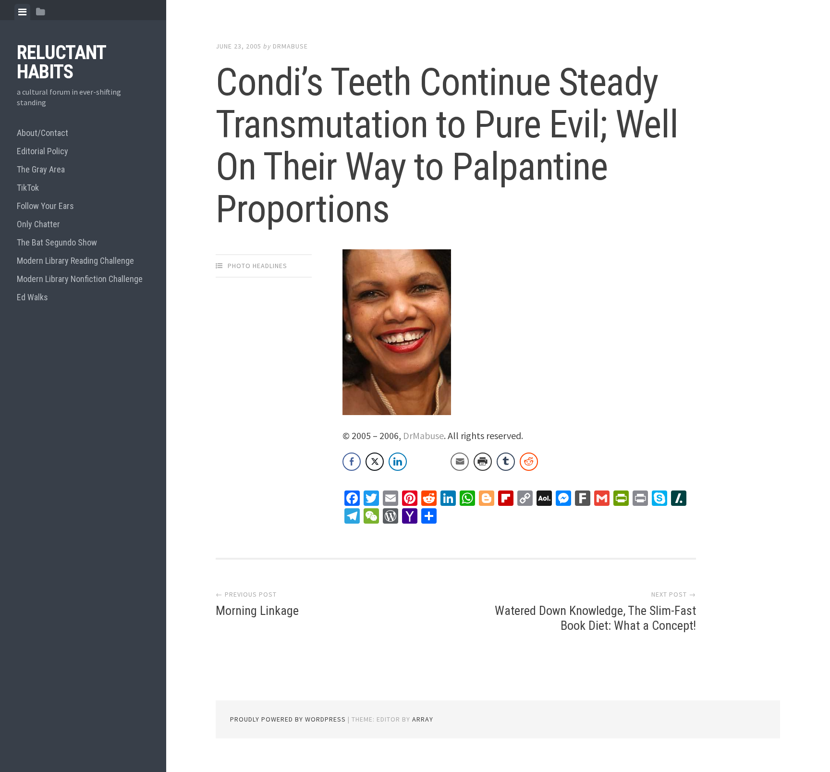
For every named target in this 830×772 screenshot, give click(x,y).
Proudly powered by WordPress (288, 719)
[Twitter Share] (375, 462)
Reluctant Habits (61, 62)
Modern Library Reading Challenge (75, 261)
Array (422, 719)
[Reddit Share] (529, 462)
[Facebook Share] (351, 462)
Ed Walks (32, 297)
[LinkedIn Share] (398, 462)
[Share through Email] (460, 462)
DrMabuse (290, 46)
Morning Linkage (257, 610)
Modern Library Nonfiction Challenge (80, 279)
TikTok (28, 188)
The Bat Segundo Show (57, 242)
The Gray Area (41, 169)
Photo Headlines (257, 265)
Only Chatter (38, 224)
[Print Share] (483, 462)
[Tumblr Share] (506, 462)
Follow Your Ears (45, 206)
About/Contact (42, 133)
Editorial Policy (42, 151)
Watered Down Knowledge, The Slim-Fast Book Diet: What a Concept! (595, 618)
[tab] (22, 12)
